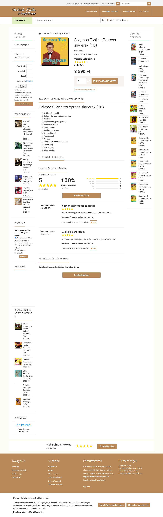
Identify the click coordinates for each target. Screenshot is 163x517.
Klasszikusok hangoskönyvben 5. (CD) (145, 186)
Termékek (19, 20)
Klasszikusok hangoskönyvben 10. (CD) (145, 152)
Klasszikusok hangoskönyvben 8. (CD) (145, 198)
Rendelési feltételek (110, 11)
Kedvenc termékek (54, 481)
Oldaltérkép (16, 477)
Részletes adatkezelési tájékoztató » (28, 512)
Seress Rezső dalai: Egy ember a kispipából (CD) (28, 204)
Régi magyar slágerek (62, 33)
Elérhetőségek (129, 11)
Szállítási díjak (91, 11)
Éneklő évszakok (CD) (142, 108)
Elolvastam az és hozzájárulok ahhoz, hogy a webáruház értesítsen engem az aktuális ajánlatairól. (23, 95)
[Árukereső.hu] (24, 426)
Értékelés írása (81, 195)
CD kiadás (144, 11)
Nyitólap (69, 4)
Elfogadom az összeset (138, 505)
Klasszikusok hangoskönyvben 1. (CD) (145, 140)
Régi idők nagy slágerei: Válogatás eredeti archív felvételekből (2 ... (28, 129)
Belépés (87, 4)
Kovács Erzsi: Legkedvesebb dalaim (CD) (28, 178)
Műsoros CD (48, 33)
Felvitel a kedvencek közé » (85, 89)
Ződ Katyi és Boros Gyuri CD (143, 129)
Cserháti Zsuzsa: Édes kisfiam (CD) (28, 361)
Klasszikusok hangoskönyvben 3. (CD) (145, 163)
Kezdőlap (15, 467)
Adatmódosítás (53, 474)
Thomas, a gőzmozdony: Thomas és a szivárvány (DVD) (144, 80)
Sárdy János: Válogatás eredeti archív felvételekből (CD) (28, 148)
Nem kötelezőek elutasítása (112, 505)
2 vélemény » (79, 65)
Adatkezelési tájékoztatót (22, 92)
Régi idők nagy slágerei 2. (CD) (28, 190)
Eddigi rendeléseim (54, 477)
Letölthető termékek (55, 484)
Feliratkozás (23, 104)
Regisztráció (78, 4)
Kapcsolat (95, 4)
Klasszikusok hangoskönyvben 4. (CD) (145, 175)
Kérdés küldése (81, 275)
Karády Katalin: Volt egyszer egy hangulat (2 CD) (27, 165)
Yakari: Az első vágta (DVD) (27, 401)
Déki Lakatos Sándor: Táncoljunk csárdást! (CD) (27, 348)
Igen (93, 222)
